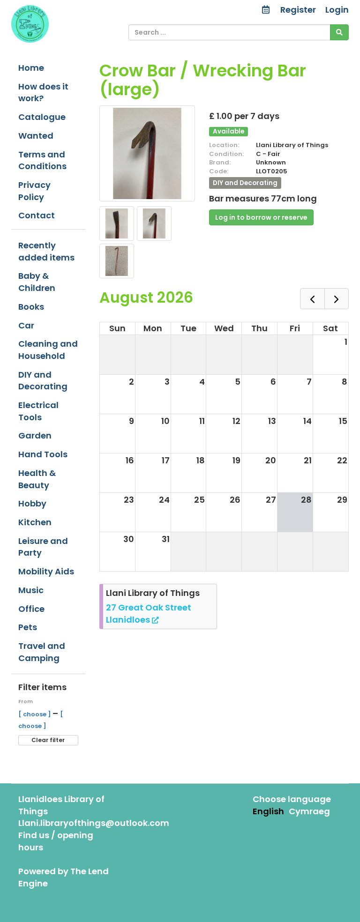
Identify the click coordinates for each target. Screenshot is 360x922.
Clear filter (48, 740)
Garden (35, 435)
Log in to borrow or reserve (261, 217)
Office (31, 609)
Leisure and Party (43, 547)
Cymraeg (309, 811)
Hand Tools (43, 454)
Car (26, 325)
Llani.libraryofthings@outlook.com (93, 823)
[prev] (312, 298)
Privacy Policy (34, 191)
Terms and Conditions (42, 160)
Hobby (32, 503)
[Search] (339, 32)
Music (31, 590)
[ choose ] (35, 714)
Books (31, 306)
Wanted (35, 135)
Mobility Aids (46, 571)
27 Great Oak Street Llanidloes (148, 613)
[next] (336, 298)
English (268, 811)
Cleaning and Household (48, 350)
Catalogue (42, 117)
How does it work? (43, 92)
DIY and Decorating (43, 381)
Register (298, 9)
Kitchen (35, 522)
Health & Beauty (37, 479)
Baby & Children (36, 282)
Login (337, 9)
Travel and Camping (41, 652)
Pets (27, 627)
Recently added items (46, 251)
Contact (36, 215)
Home (31, 68)
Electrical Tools (38, 411)
